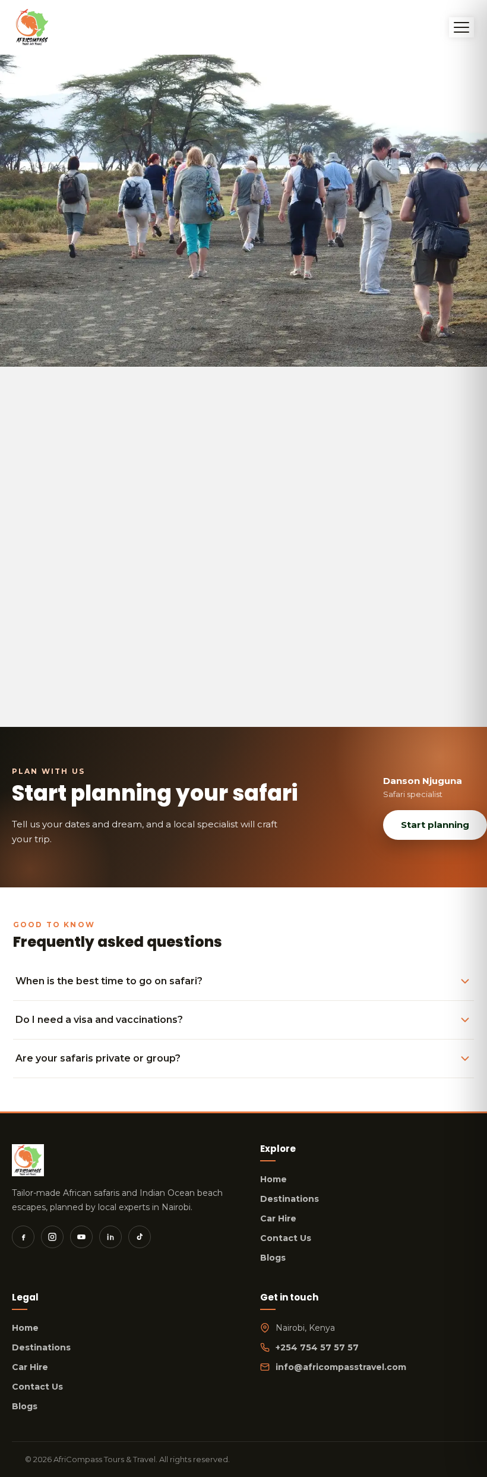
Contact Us (285, 1238)
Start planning (435, 824)
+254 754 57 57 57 (317, 1347)
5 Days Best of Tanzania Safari (149, 599)
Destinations (289, 1198)
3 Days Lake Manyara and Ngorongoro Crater (188, 569)
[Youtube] (81, 1237)
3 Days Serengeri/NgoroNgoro (147, 584)
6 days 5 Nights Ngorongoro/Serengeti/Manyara (196, 614)
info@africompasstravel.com (341, 1367)
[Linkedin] (110, 1237)
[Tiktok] (139, 1237)
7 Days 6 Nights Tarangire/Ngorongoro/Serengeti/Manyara (225, 629)
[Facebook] (23, 1237)
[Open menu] (461, 27)
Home (273, 1179)
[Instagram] (52, 1237)
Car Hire (278, 1218)
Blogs (273, 1257)
